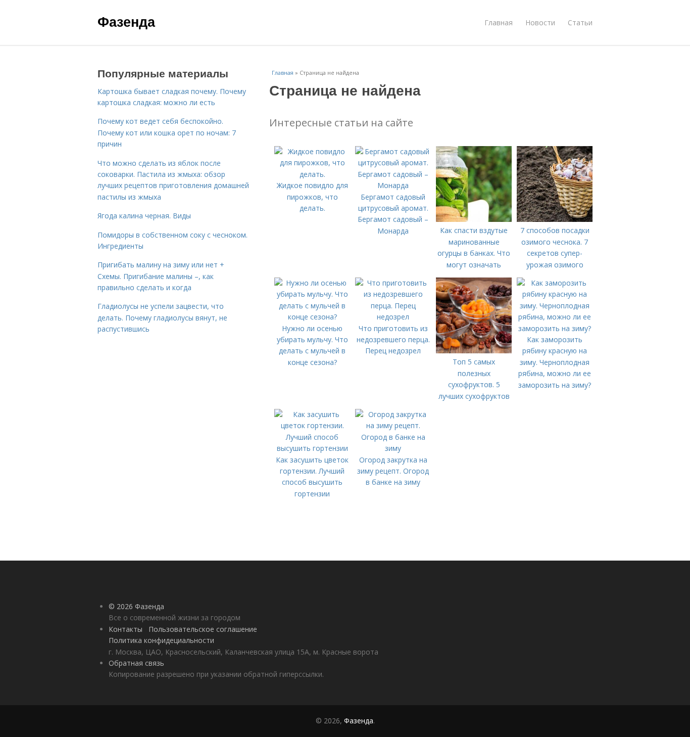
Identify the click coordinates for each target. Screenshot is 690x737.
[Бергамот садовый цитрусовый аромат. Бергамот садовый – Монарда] (393, 185)
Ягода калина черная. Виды (144, 215)
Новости (540, 22)
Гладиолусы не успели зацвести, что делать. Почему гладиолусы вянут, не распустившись (162, 317)
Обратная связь (136, 663)
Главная (498, 22)
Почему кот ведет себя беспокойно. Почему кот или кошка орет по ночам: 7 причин (166, 132)
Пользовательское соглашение (203, 629)
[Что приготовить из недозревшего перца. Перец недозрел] (393, 316)
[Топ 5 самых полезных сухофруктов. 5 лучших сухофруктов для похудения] (474, 350)
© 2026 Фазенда (136, 606)
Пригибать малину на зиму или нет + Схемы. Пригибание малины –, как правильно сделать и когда (160, 276)
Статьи (580, 22)
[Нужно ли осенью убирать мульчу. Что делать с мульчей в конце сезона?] (312, 316)
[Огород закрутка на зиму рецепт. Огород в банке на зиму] (393, 448)
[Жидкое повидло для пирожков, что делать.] (312, 174)
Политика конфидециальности (161, 640)
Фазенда (126, 21)
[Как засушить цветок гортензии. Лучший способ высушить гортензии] (312, 448)
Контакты (125, 629)
